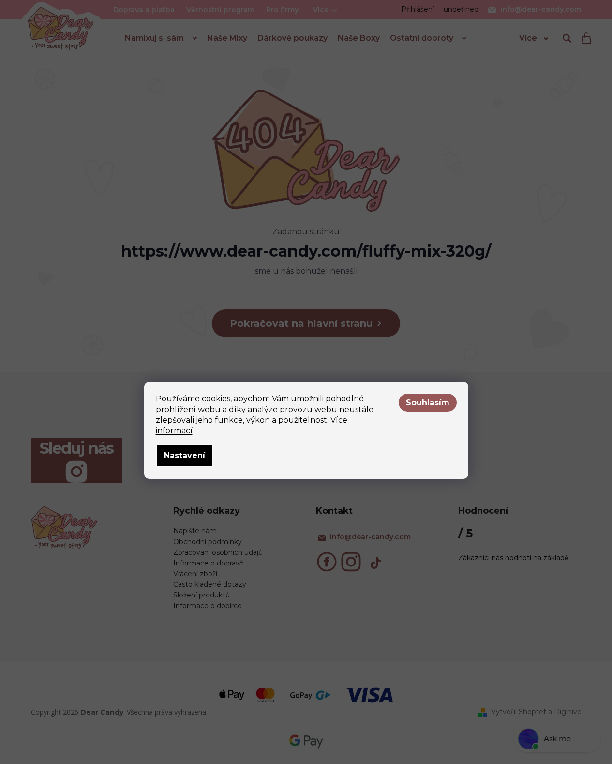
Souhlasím (427, 402)
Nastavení (184, 455)
